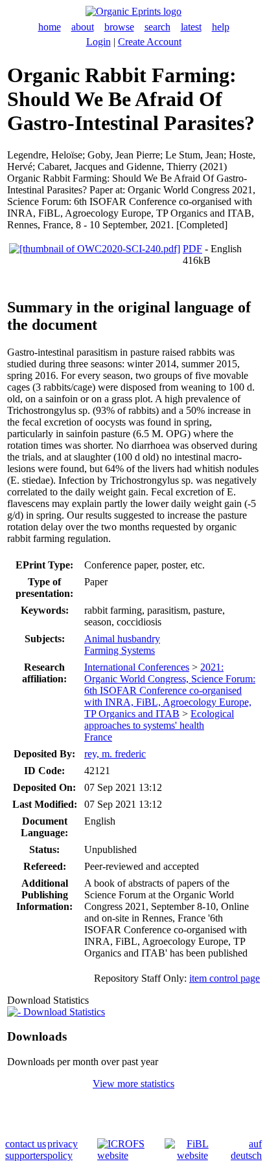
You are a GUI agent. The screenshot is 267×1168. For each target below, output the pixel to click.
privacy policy (62, 1149)
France (98, 736)
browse (119, 26)
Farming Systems (119, 650)
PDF (192, 248)
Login (98, 41)
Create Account (149, 41)
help (220, 26)
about (82, 26)
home (49, 26)
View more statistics (133, 1083)
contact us (25, 1143)
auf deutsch (246, 1149)
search (157, 26)
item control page (224, 978)
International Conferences (136, 667)
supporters (26, 1155)
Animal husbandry (122, 638)
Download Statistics (63, 1011)
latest (191, 26)
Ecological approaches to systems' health (159, 719)
